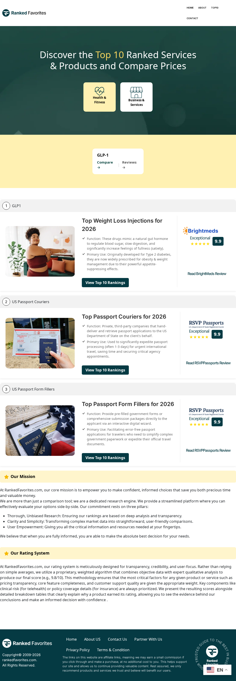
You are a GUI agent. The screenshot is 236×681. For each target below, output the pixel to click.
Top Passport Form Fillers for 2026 (128, 404)
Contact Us (117, 639)
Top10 (214, 7)
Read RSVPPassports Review (208, 363)
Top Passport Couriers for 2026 (124, 316)
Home (190, 7)
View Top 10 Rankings (105, 282)
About (202, 7)
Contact (192, 18)
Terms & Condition (113, 649)
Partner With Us (148, 639)
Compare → (105, 165)
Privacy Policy (78, 649)
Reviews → (129, 165)
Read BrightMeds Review (207, 273)
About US (92, 639)
